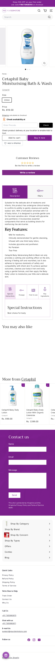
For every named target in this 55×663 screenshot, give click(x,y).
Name (11, 444)
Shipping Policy (8, 582)
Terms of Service (37, 505)
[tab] (15, 192)
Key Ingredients (45, 295)
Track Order (7, 596)
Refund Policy (8, 579)
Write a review (27, 172)
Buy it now (39, 137)
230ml (7, 100)
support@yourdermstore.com (14, 631)
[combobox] (27, 17)
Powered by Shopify (10, 658)
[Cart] (45, 10)
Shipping (5, 115)
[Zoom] (44, 63)
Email (11, 457)
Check (46, 125)
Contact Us (7, 599)
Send (14, 495)
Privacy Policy (21, 505)
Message (13, 470)
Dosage (22, 295)
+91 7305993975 (9, 615)
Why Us (5, 603)
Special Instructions (10, 295)
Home (4, 74)
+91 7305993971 (9, 623)
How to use (33, 295)
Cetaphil (5, 90)
